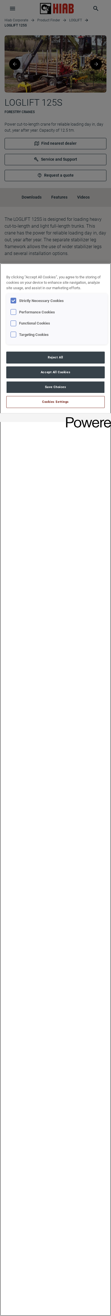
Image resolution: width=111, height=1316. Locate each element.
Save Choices (55, 387)
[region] (55, 789)
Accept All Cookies (55, 372)
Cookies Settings (55, 402)
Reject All (55, 357)
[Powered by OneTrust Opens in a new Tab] (86, 418)
